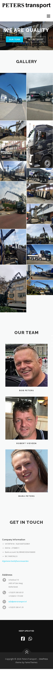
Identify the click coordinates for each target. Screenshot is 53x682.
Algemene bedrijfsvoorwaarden (15, 561)
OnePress (43, 659)
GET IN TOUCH (35, 39)
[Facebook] (23, 639)
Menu (48, 16)
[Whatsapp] (30, 639)
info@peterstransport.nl (17, 601)
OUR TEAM (14, 39)
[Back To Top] (26, 652)
